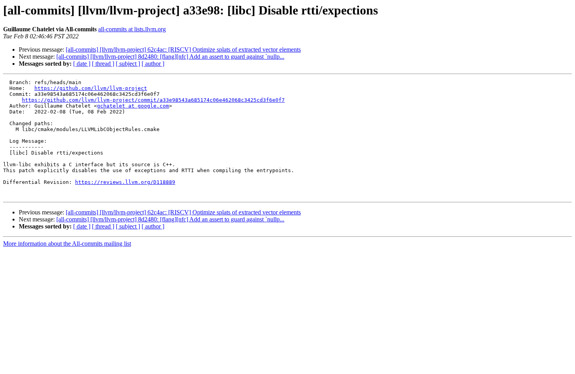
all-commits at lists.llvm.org (132, 29)
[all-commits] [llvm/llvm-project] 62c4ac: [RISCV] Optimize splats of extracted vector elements (183, 49)
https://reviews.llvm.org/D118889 (125, 182)
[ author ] (153, 63)
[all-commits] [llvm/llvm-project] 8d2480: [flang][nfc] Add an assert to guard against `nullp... (170, 56)
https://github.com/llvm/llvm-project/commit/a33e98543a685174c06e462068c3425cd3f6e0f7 (153, 100)
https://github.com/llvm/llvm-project (90, 88)
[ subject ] (128, 63)
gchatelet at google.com (133, 106)
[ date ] (81, 63)
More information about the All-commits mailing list (67, 243)
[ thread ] (103, 63)
